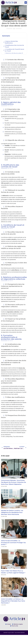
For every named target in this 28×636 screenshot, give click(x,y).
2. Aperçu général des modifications (11, 42)
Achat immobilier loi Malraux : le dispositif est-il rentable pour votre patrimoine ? (13, 601)
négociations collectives (14, 129)
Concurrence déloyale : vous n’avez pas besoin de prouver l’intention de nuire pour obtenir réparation (13, 482)
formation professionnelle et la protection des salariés (15, 133)
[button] (26, 2)
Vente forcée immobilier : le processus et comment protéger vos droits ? (13, 542)
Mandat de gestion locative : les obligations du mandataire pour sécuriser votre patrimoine (12, 512)
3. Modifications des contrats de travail (14, 46)
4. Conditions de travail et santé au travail (14, 50)
